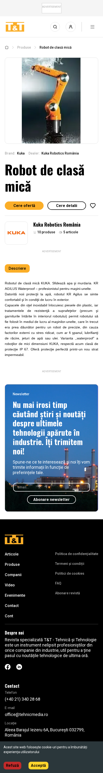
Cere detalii (66, 205)
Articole (11, 554)
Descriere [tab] (17, 268)
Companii (13, 575)
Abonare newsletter (51, 499)
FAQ (58, 583)
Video (10, 585)
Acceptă (38, 765)
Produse (24, 47)
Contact (12, 605)
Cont (9, 616)
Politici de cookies (69, 573)
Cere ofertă (24, 205)
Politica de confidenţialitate (76, 554)
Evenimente (15, 595)
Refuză (12, 765)
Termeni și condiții (69, 564)
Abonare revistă (67, 593)
